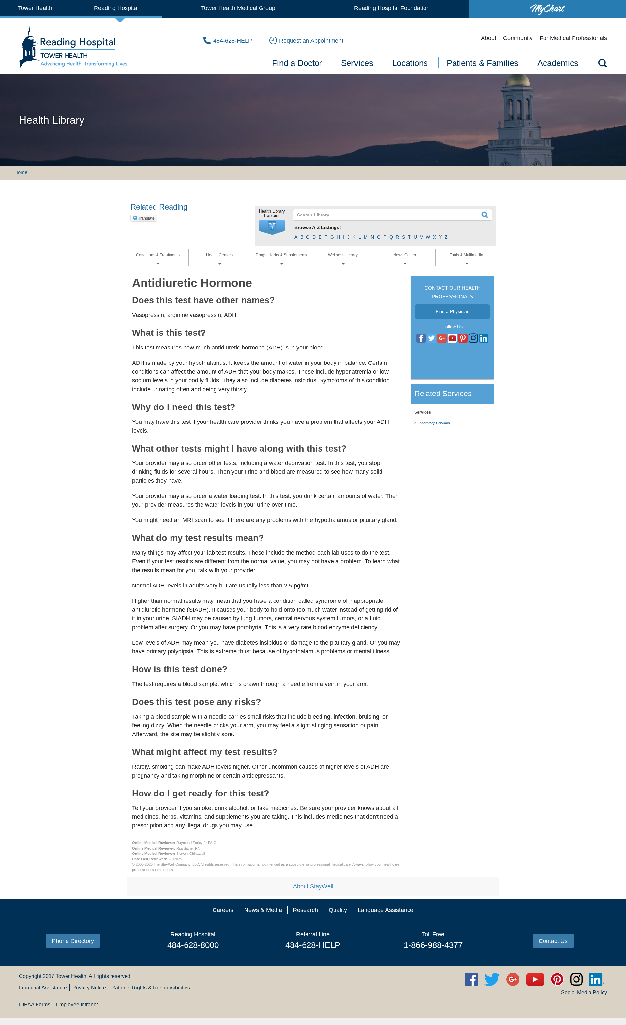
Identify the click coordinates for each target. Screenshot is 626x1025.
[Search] (602, 64)
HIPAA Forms (34, 1004)
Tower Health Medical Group (238, 8)
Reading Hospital (116, 8)
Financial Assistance (43, 987)
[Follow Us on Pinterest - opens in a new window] (463, 338)
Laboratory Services (434, 423)
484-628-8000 (193, 945)
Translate (146, 218)
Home (20, 172)
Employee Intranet (77, 1004)
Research (305, 910)
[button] (272, 227)
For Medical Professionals (573, 38)
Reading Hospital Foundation (392, 8)
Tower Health (35, 8)
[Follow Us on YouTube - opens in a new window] (442, 338)
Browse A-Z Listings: (317, 227)
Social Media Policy (584, 992)
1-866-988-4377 (433, 945)
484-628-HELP (312, 945)
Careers (223, 910)
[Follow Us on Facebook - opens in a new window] (421, 338)
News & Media (263, 910)
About (488, 38)
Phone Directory (73, 941)
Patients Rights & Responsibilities (151, 987)
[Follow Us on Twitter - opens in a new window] (431, 338)
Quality (338, 910)
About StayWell (313, 886)
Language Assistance (385, 910)
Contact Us (553, 941)
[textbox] (388, 214)
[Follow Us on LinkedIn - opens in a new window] (483, 338)
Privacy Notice (89, 987)
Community (518, 38)
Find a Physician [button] (453, 311)
